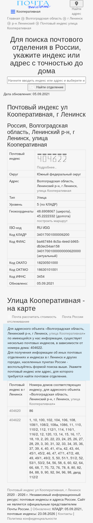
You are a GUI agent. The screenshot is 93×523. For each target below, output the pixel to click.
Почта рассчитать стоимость (33, 316)
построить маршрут (52, 220)
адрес (76, 6)
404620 (15, 410)
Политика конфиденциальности (32, 518)
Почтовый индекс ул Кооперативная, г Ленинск (44, 489)
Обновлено (41, 508)
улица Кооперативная (54, 190)
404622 (15, 419)
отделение (49, 86)
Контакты (65, 513)
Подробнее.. (47, 167)
